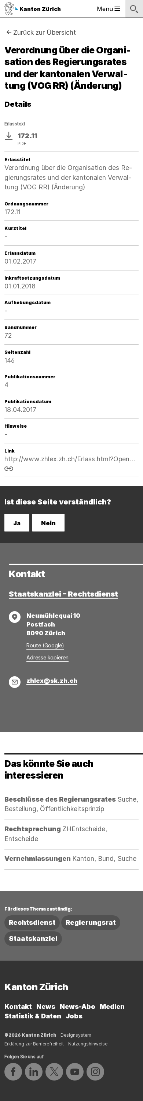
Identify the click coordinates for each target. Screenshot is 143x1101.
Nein (48, 523)
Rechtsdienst (32, 922)
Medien (112, 1006)
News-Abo (77, 1006)
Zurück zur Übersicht (44, 32)
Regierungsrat (91, 922)
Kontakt (18, 1006)
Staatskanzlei (33, 938)
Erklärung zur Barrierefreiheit (34, 1044)
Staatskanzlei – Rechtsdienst (63, 594)
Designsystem (75, 1035)
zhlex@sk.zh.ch (51, 680)
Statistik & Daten (32, 1016)
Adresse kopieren (47, 657)
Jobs (74, 1016)
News (45, 1006)
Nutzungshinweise (87, 1044)
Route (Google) (45, 645)
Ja (17, 523)
